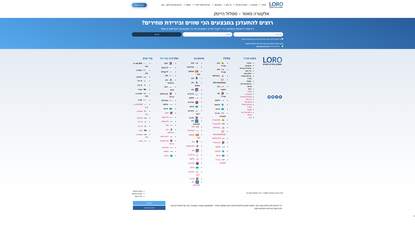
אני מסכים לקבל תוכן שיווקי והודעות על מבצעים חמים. (261, 39)
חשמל (249, 81)
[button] (262, 5)
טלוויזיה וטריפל (245, 68)
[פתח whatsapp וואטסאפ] (414, 216)
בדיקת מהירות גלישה (246, 85)
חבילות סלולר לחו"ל (246, 77)
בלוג (249, 89)
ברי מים (248, 71)
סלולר (249, 63)
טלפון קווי (247, 73)
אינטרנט (248, 66)
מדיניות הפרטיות (262, 46)
